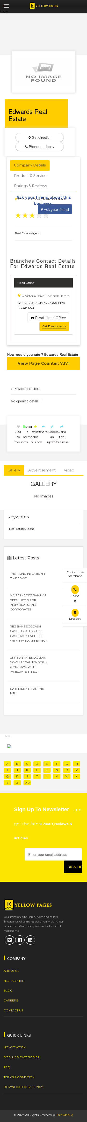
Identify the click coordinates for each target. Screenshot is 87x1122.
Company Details (30, 165)
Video (69, 470)
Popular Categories (21, 1057)
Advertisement (42, 470)
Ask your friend (56, 210)
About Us (11, 971)
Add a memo (27, 432)
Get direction (41, 137)
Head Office (26, 283)
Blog (8, 990)
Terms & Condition (19, 1077)
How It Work (14, 1047)
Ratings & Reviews (30, 185)
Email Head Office (50, 318)
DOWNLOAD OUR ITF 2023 (24, 1087)
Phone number (40, 146)
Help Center (14, 981)
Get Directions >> (54, 326)
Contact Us (13, 1010)
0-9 (27, 782)
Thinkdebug (64, 1115)
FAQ (7, 1067)
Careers (11, 1000)
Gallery (13, 470)
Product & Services (31, 175)
